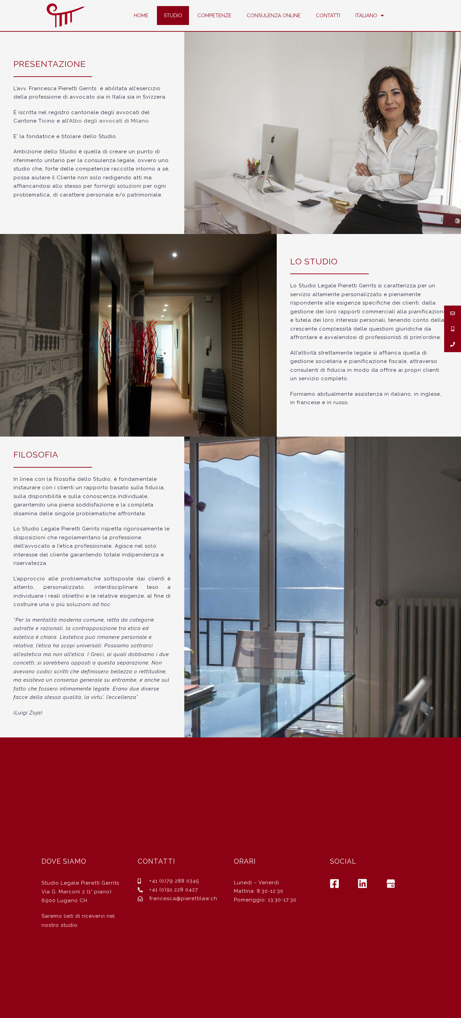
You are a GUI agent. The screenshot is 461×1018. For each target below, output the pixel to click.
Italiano (366, 15)
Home (141, 15)
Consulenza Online (274, 15)
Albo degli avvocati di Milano (109, 121)
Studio (173, 15)
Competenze (214, 15)
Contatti (328, 15)
